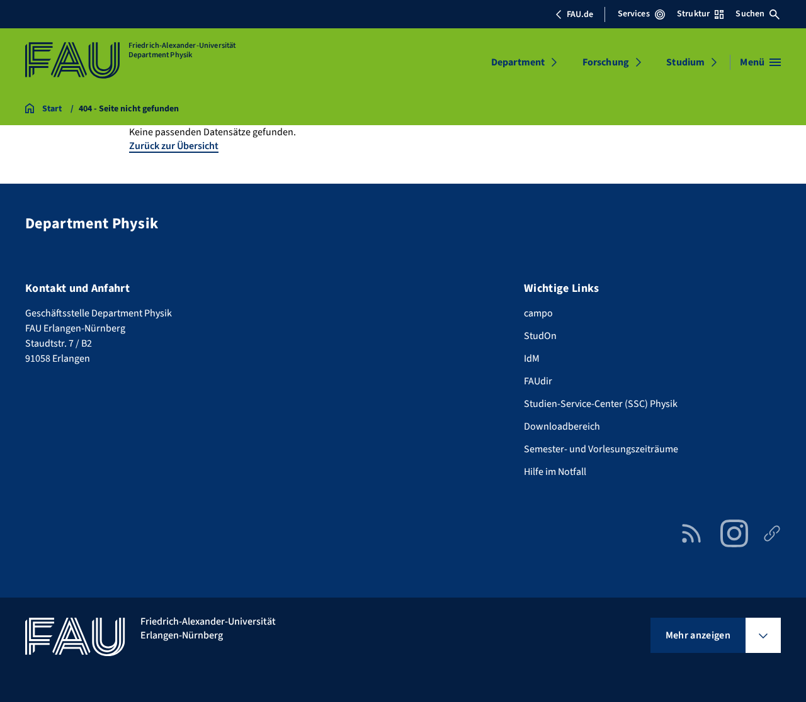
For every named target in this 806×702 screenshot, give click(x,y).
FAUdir (538, 381)
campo (538, 313)
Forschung (605, 62)
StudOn (540, 336)
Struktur (693, 14)
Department (518, 62)
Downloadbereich (562, 426)
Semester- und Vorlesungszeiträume (601, 449)
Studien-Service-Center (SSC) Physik (601, 404)
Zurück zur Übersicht (174, 146)
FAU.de (580, 14)
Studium (685, 62)
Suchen (749, 14)
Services (634, 14)
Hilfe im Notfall (555, 472)
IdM (532, 358)
